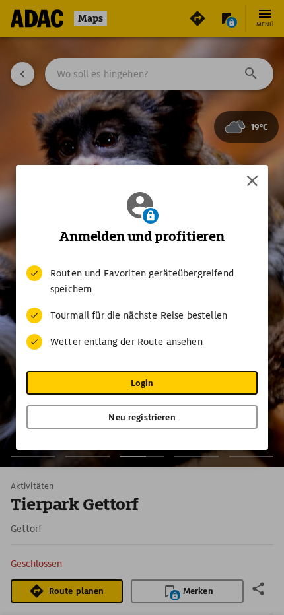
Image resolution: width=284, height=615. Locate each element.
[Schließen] (252, 181)
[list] (142, 307)
